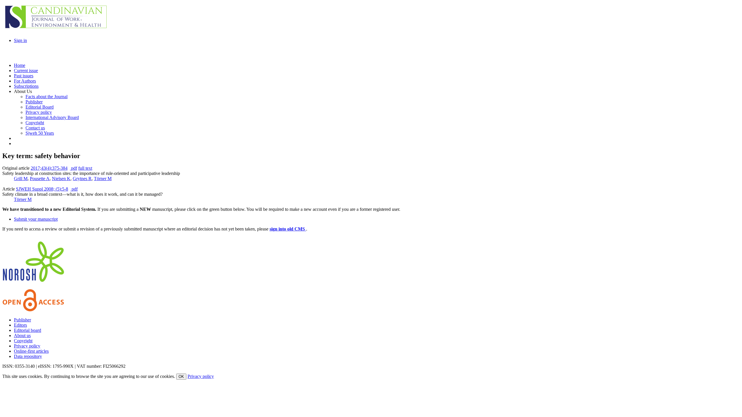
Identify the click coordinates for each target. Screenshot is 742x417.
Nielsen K (61, 178)
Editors (20, 325)
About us (22, 335)
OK (181, 376)
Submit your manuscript (36, 219)
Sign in (20, 40)
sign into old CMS (288, 228)
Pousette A (40, 178)
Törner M (103, 178)
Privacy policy (27, 345)
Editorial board (27, 330)
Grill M (21, 178)
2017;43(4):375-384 (49, 168)
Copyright (23, 340)
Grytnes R (82, 178)
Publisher (22, 319)
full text (85, 168)
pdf (73, 168)
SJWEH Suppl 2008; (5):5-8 (42, 188)
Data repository (28, 356)
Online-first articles (31, 351)
